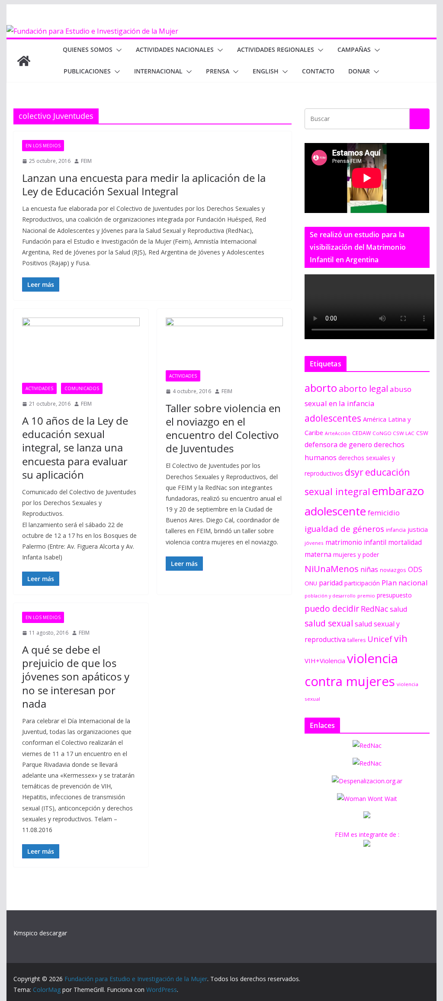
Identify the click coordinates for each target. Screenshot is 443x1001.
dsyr (354, 472)
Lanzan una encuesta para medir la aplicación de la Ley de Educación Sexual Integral (144, 184)
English (266, 71)
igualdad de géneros (344, 528)
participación (362, 583)
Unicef (379, 638)
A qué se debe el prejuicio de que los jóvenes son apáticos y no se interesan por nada (75, 676)
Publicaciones (87, 71)
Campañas (354, 49)
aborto (321, 388)
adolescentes (333, 418)
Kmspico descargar (40, 933)
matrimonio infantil (355, 542)
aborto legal (363, 388)
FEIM (86, 161)
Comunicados (81, 388)
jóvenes (314, 543)
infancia (396, 530)
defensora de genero (338, 444)
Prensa (217, 71)
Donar (359, 71)
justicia (418, 529)
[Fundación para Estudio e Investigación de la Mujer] (92, 31)
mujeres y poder (356, 554)
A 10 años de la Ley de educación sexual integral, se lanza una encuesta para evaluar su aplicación (75, 447)
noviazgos (393, 570)
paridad (331, 583)
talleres (356, 640)
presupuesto (394, 595)
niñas (369, 569)
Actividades (39, 388)
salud (398, 609)
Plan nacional (405, 583)
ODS (415, 569)
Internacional (158, 71)
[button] (117, 50)
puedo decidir (332, 608)
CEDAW (361, 433)
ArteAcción (337, 433)
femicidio (384, 513)
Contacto (318, 71)
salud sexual (329, 623)
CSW (422, 433)
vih (400, 638)
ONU (311, 583)
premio (366, 595)
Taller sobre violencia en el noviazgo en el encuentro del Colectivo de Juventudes (223, 428)
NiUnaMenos (332, 568)
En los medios (43, 146)
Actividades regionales (275, 49)
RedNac (374, 609)
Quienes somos (87, 49)
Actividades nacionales (175, 49)
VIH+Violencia (325, 660)
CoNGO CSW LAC (393, 433)
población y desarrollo (330, 596)
